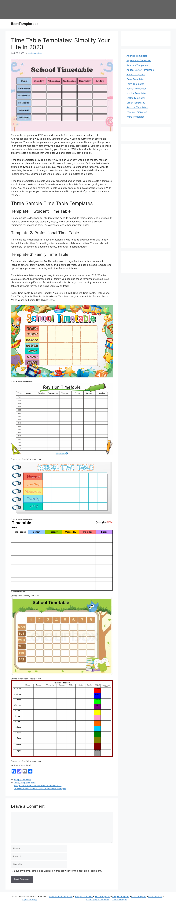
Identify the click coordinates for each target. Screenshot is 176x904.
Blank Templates (136, 74)
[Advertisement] (146, 198)
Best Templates (102, 896)
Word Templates (136, 116)
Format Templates (136, 88)
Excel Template (138, 896)
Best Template (155, 896)
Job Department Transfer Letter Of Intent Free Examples (40, 788)
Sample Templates (22, 779)
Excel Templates (136, 79)
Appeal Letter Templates (140, 69)
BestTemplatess (24, 24)
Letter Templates (136, 98)
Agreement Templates (139, 60)
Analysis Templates (137, 65)
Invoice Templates (136, 93)
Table (16, 782)
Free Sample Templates (60, 896)
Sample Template (120, 896)
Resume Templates (137, 107)
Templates (25, 782)
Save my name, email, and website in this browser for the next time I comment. (58, 870)
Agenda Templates (137, 55)
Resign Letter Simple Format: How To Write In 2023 (37, 785)
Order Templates (136, 102)
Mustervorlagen (119, 899)
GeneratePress (29, 899)
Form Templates (135, 84)
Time (33, 782)
